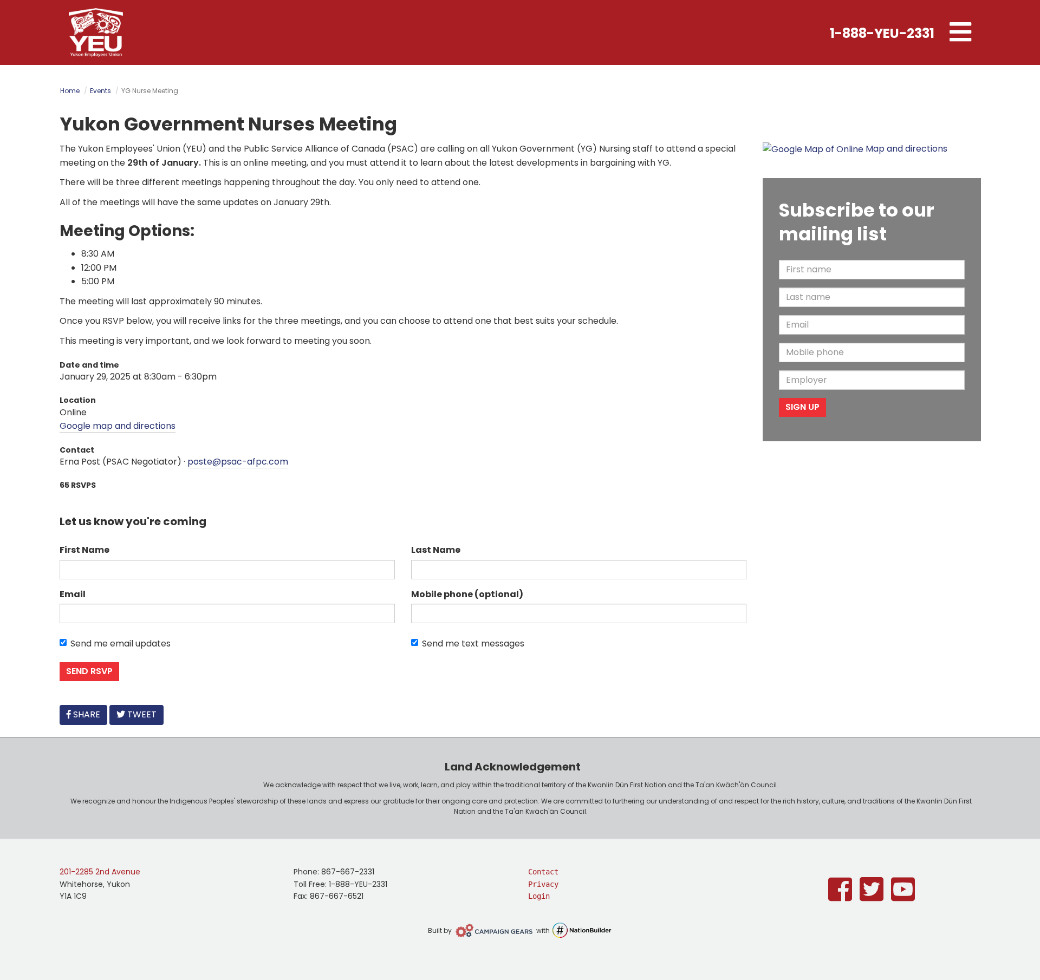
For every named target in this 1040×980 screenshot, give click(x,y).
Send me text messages (473, 643)
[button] (960, 32)
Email (73, 594)
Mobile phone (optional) (467, 594)
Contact (543, 871)
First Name (84, 550)
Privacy (543, 884)
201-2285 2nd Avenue (100, 871)
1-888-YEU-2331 (882, 33)
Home (70, 90)
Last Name (435, 550)
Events (100, 90)
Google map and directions (118, 426)
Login (539, 896)
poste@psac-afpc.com (237, 461)
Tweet (141, 714)
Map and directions (906, 148)
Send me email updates (120, 643)
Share (88, 714)
